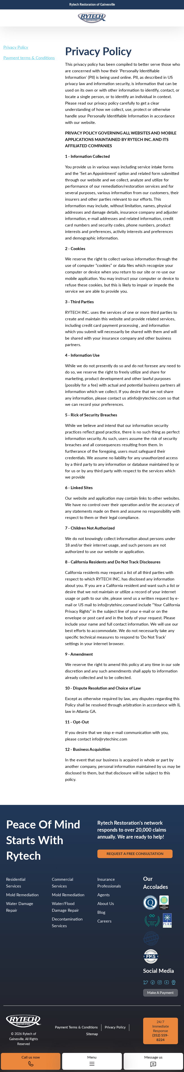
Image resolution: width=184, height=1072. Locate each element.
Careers (104, 921)
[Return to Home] (92, 17)
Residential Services (15, 883)
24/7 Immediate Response (160, 1031)
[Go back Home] (23, 1021)
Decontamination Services (67, 922)
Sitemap (92, 1034)
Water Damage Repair (19, 907)
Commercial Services (62, 883)
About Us (105, 904)
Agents (103, 895)
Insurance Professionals (109, 883)
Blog (101, 913)
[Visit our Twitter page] (145, 982)
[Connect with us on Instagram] (159, 982)
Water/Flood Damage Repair (65, 907)
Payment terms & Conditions (29, 58)
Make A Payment (160, 993)
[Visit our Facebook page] (152, 982)
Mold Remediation (22, 895)
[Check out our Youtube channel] (166, 982)
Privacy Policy (15, 48)
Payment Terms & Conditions (76, 1027)
